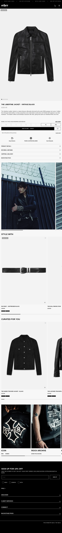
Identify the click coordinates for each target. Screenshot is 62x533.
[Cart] (55, 6)
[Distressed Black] (3, 311)
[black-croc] (8, 311)
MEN (2, 453)
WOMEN (7, 453)
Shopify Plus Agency (50, 522)
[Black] (3, 396)
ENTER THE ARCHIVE (36, 453)
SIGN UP (55, 477)
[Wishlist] (57, 128)
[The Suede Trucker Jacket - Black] (24, 355)
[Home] (4, 6)
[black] (8, 396)
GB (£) (2, 488)
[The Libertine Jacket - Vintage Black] (31, 55)
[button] (1, 99)
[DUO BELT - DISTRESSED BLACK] (24, 270)
